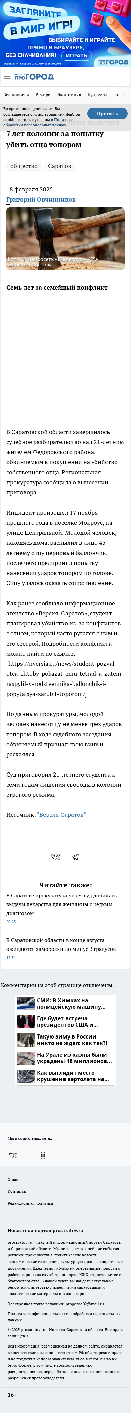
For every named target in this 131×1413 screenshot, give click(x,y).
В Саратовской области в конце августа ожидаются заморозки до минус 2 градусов (61, 948)
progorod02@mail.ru (85, 1303)
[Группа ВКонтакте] (13, 1155)
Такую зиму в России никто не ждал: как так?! (72, 1040)
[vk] (56, 857)
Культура (97, 95)
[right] (124, 95)
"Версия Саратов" (61, 815)
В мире (43, 95)
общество (24, 166)
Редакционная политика (30, 1203)
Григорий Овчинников (41, 199)
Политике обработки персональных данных (38, 122)
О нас (13, 1179)
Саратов (59, 166)
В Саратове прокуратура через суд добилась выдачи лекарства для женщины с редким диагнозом (61, 908)
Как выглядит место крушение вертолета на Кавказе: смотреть (70, 1076)
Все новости (16, 95)
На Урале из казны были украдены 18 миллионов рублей (72, 1058)
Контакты (17, 1191)
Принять (107, 114)
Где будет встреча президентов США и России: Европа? (65, 1021)
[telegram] (77, 857)
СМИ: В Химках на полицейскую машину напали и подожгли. (69, 1003)
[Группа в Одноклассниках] (43, 1155)
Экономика (69, 95)
